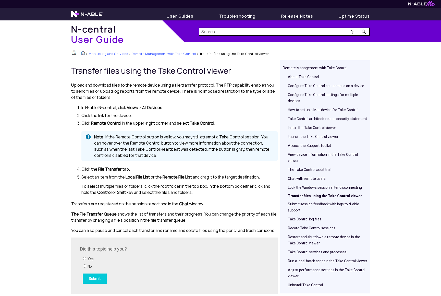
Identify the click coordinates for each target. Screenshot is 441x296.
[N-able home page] (87, 16)
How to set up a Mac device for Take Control (323, 110)
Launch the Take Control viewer (313, 137)
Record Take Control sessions (311, 228)
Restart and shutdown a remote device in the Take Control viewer (324, 240)
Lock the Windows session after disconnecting (325, 187)
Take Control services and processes (317, 252)
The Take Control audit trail (309, 170)
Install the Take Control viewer (312, 128)
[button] (352, 32)
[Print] (74, 52)
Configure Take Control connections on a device (326, 86)
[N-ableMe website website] (421, 5)
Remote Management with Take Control (164, 53)
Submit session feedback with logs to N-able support (323, 207)
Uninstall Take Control (305, 285)
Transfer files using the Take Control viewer (325, 196)
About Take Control (303, 77)
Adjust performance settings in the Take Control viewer (326, 273)
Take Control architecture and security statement (327, 119)
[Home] (83, 53)
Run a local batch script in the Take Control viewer (327, 261)
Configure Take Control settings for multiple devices (323, 98)
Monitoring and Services (108, 53)
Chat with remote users (307, 178)
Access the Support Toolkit (309, 146)
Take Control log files (304, 219)
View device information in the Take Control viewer (323, 157)
